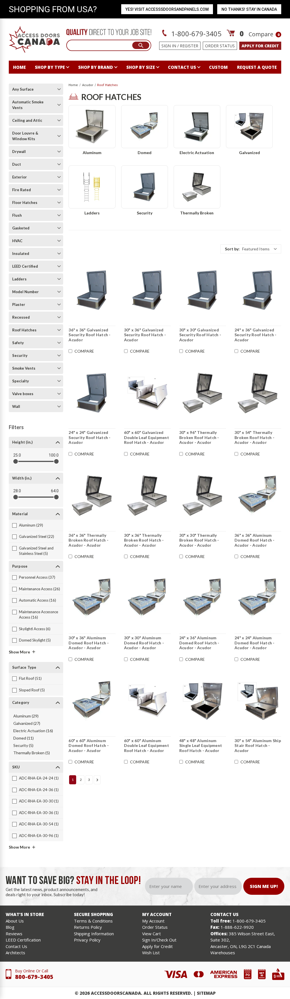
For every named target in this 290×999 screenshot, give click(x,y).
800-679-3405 (34, 977)
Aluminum (92, 152)
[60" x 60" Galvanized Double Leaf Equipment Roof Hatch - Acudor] (147, 393)
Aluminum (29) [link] (31, 525)
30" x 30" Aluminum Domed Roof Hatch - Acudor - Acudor (144, 642)
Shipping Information (94, 933)
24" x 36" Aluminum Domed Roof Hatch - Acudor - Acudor (199, 642)
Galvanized (249, 152)
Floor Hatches (24, 202)
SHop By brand (95, 67)
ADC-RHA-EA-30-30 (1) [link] (39, 801)
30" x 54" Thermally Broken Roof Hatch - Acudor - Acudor (254, 437)
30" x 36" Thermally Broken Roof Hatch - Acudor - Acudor (144, 540)
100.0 (54, 455)
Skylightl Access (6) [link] (34, 629)
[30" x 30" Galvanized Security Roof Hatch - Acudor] (202, 290)
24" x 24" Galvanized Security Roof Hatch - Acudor (89, 437)
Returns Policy (88, 927)
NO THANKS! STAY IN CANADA (249, 9)
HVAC (17, 240)
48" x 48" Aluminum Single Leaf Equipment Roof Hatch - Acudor (200, 745)
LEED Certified (25, 266)
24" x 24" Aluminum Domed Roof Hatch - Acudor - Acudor (254, 642)
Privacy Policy (87, 940)
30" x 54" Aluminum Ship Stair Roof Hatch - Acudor (257, 745)
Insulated (20, 253)
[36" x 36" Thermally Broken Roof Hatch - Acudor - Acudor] (92, 496)
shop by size (140, 67)
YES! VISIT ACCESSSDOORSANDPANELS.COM (167, 9)
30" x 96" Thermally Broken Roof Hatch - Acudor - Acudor (199, 437)
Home (19, 67)
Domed (145, 152)
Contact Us (16, 946)
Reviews (14, 933)
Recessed (21, 317)
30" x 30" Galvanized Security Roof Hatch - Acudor (200, 334)
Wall (16, 406)
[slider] (15, 461)
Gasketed (20, 228)
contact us (182, 67)
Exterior (19, 177)
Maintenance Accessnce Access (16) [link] (38, 615)
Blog (10, 927)
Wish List (151, 952)
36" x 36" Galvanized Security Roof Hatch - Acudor (89, 334)
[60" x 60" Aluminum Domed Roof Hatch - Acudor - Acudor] (92, 701)
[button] (250, 249)
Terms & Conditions (93, 921)
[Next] (97, 779)
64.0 (55, 491)
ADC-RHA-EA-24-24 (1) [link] (39, 778)
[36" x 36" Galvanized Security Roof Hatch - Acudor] (92, 290)
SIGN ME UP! (264, 886)
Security (19, 355)
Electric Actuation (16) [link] (33, 730)
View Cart (151, 933)
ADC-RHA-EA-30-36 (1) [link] (39, 812)
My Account (153, 921)
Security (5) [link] (23, 745)
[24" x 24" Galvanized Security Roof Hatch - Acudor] (92, 393)
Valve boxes (22, 393)
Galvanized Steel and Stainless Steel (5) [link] (36, 551)
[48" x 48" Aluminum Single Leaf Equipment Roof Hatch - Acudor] (202, 701)
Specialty (20, 381)
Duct (16, 164)
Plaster (18, 304)
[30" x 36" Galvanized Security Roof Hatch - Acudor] (147, 290)
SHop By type (50, 67)
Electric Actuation (197, 152)
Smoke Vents (23, 368)
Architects (15, 952)
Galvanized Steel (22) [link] (36, 536)
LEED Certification (23, 940)
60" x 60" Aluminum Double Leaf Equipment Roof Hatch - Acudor (146, 745)
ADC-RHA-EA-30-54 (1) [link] (39, 824)
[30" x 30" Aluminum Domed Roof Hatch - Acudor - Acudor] (147, 598)
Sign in (168, 45)
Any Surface (23, 89)
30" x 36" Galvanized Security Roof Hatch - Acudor (145, 334)
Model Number (25, 291)
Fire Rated (21, 190)
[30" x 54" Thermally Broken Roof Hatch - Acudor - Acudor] (257, 393)
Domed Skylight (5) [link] (35, 640)
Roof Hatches (24, 330)
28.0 (17, 491)
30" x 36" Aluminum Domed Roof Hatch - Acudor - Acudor (89, 642)
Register (189, 45)
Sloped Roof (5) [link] (32, 690)
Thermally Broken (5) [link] (31, 752)
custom (218, 67)
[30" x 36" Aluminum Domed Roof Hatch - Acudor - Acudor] (92, 598)
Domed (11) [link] (23, 738)
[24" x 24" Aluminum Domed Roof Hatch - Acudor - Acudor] (257, 598)
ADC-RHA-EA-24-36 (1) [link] (39, 789)
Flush (17, 215)
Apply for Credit (157, 946)
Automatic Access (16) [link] (37, 600)
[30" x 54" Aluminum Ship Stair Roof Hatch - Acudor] (257, 701)
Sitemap (206, 993)
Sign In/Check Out (159, 940)
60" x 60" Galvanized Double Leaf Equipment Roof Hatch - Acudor (146, 437)
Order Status (220, 45)
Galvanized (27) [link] (26, 723)
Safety (18, 342)
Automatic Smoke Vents (28, 105)
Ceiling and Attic (27, 120)
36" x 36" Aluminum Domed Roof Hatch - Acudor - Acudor (254, 540)
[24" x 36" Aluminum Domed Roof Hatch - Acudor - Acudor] (202, 598)
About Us (15, 921)
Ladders (19, 279)
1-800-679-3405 (195, 33)
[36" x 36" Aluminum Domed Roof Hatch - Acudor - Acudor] (257, 496)
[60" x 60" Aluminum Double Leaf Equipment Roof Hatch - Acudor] (147, 701)
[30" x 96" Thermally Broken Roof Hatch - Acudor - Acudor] (202, 393)
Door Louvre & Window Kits (25, 136)
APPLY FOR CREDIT (260, 45)
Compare (264, 34)
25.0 (17, 455)
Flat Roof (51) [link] (30, 678)
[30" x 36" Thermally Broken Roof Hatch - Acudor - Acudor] (147, 496)
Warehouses (222, 952)
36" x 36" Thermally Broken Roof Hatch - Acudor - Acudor (88, 540)
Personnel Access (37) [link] (37, 577)
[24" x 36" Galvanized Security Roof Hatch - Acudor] (257, 290)
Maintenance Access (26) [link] (39, 589)
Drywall (19, 151)
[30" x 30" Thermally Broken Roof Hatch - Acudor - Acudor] (202, 496)
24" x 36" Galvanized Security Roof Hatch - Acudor (255, 334)
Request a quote (257, 67)
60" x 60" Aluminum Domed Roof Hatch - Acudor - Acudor (89, 745)
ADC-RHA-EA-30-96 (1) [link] (39, 835)
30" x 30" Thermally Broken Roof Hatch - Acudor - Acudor (199, 540)
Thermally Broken (197, 212)
